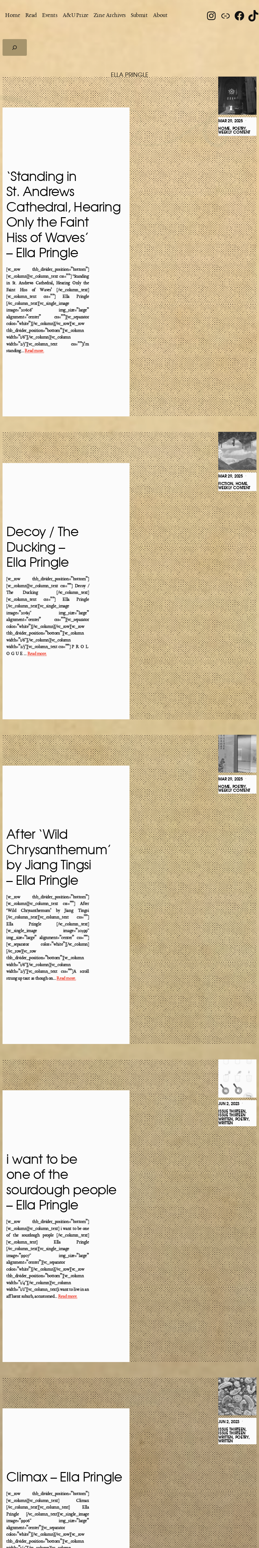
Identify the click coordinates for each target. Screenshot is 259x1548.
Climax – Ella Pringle (64, 1477)
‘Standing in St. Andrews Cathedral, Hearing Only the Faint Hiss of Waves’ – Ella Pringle (63, 215)
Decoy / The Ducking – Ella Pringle (42, 547)
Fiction (225, 484)
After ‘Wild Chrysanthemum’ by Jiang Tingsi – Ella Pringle (58, 857)
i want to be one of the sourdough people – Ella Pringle (61, 1182)
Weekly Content (234, 132)
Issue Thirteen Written (231, 1117)
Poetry (239, 128)
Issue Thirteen (231, 1111)
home (224, 128)
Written (225, 1123)
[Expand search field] (15, 47)
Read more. (34, 351)
